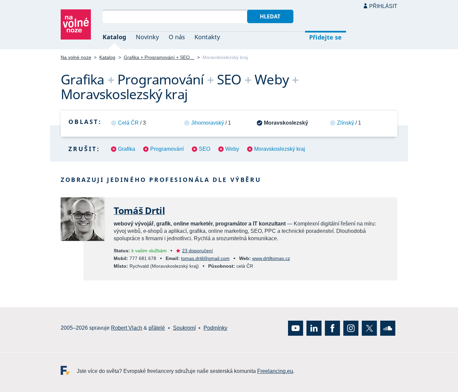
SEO (204, 149)
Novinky (147, 37)
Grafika (126, 149)
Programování (167, 149)
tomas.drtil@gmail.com (205, 258)
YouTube (295, 328)
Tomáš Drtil (139, 210)
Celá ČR (128, 123)
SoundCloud (387, 328)
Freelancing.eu (69, 370)
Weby (232, 149)
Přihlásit (383, 6)
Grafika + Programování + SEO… (159, 57)
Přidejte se (325, 37)
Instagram (350, 328)
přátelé (157, 328)
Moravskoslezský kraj (279, 149)
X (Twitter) (369, 328)
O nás (177, 37)
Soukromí (184, 328)
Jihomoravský (207, 123)
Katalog (114, 37)
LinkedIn (314, 328)
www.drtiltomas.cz (271, 258)
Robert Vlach (126, 328)
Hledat (270, 16)
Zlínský (345, 123)
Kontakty (207, 37)
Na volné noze (76, 57)
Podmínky (215, 328)
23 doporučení (197, 250)
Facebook (332, 328)
